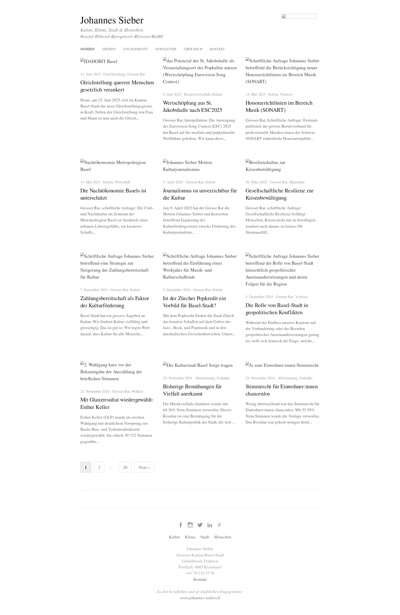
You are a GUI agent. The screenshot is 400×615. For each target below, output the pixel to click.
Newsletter (165, 49)
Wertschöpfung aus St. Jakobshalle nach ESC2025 (192, 106)
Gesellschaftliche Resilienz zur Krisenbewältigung (280, 194)
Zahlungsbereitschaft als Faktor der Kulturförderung (114, 301)
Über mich (193, 49)
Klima (100, 30)
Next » (144, 467)
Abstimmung (205, 377)
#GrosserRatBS (148, 36)
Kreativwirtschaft (197, 94)
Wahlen (137, 391)
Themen (109, 49)
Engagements (135, 49)
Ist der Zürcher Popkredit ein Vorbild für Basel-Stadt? (194, 301)
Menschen (296, 182)
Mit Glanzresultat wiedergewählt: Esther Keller (116, 403)
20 (125, 467)
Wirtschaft (122, 182)
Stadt (113, 30)
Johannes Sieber (112, 19)
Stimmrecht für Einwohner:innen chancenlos (282, 390)
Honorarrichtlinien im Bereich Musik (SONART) (279, 106)
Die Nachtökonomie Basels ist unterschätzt (113, 194)
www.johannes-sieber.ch (200, 597)
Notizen (87, 49)
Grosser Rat (136, 74)
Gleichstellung (114, 74)
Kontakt (217, 49)
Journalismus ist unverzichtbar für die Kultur (200, 194)
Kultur (86, 30)
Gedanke (223, 377)
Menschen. (134, 30)
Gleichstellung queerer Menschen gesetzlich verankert (117, 85)
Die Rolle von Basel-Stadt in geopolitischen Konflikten (277, 308)
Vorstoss (286, 94)
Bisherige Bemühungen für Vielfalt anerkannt (192, 390)
